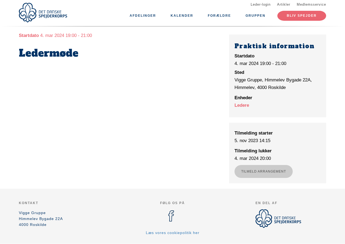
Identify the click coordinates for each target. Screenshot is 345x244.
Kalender (182, 16)
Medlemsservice (311, 4)
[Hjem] (43, 13)
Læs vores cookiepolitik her (172, 233)
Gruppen (255, 16)
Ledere (241, 105)
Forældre (219, 16)
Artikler (283, 4)
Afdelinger (143, 16)
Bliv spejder (302, 16)
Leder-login (261, 4)
